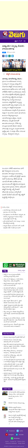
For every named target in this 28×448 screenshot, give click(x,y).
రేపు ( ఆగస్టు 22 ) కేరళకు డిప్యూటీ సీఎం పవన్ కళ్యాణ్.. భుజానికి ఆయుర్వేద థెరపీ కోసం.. (14, 314)
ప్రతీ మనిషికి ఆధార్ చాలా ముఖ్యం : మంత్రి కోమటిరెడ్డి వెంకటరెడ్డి (14, 222)
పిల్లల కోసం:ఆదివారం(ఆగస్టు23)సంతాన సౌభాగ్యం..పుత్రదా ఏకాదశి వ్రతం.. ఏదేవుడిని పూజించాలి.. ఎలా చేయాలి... (14, 346)
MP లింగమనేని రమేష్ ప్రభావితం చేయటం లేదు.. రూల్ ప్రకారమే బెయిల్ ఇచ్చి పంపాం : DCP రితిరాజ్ (17, 395)
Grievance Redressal (11, 443)
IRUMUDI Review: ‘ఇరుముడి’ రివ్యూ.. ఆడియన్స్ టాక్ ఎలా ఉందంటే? (13, 341)
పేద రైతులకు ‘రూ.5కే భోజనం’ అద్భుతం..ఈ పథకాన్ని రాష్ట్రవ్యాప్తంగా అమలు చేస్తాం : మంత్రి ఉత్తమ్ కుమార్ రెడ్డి (14, 217)
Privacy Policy (21, 442)
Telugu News (21, 443)
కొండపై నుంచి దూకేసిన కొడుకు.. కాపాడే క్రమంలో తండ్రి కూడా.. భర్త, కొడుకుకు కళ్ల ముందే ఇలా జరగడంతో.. (14, 320)
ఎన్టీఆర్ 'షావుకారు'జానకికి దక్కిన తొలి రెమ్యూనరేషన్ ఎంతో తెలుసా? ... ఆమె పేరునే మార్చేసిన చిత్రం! (13, 307)
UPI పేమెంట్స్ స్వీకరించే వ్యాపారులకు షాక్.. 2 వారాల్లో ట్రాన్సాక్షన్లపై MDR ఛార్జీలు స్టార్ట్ (14, 361)
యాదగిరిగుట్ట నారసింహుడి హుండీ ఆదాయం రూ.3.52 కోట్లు (12, 211)
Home (7, 442)
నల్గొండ (4, 52)
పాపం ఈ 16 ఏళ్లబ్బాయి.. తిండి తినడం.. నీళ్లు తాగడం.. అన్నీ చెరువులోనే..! (14, 280)
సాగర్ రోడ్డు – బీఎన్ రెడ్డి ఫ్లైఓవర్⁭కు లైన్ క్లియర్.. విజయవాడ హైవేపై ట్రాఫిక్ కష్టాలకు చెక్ (15, 380)
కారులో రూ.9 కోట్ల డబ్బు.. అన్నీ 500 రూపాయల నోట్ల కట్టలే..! (13, 356)
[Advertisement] (14, 15)
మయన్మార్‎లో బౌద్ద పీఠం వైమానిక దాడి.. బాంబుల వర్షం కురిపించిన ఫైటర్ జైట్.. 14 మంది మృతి (14, 296)
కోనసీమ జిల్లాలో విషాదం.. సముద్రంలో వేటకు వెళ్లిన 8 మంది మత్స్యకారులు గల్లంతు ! (17, 410)
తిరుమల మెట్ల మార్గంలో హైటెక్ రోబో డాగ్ (14, 337)
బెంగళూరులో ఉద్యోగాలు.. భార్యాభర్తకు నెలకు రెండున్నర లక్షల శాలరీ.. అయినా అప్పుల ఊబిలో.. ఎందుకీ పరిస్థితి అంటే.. (14, 290)
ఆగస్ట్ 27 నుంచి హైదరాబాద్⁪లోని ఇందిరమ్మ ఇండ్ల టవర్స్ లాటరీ (12, 276)
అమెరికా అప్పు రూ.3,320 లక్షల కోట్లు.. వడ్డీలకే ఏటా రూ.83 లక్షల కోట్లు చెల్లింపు (14, 374)
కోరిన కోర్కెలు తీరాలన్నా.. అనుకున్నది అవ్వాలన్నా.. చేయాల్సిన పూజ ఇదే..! (13, 352)
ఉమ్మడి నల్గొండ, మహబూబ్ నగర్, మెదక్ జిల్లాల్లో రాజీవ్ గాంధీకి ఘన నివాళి (13, 227)
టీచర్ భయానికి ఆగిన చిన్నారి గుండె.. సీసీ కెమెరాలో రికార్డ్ (14, 370)
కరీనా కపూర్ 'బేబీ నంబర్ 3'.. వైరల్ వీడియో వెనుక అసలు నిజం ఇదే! (13, 302)
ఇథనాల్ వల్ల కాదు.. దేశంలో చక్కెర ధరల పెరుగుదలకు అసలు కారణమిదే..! (14, 326)
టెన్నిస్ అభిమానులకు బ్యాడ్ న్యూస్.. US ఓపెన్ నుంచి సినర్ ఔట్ (13, 285)
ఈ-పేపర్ (19, 41)
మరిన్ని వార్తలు (21, 271)
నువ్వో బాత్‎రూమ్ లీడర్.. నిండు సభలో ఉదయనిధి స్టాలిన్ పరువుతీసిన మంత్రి (13, 365)
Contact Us (13, 442)
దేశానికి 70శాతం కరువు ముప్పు (16, 403)
